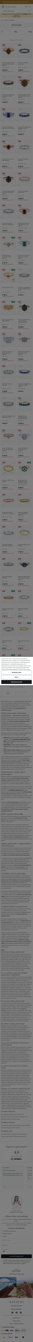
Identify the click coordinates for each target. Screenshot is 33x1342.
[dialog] (16, 671)
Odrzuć (17, 677)
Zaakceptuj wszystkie (16, 682)
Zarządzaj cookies (16, 672)
